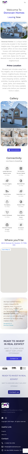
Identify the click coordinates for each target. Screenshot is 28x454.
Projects (3, 431)
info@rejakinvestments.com (12, 446)
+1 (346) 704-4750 (9, 443)
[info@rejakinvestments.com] (2, 447)
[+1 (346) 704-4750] (2, 443)
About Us (3, 434)
